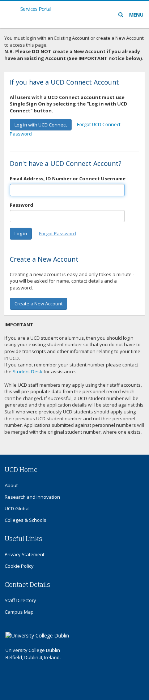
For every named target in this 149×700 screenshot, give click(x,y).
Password (21, 205)
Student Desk (27, 371)
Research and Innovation (32, 497)
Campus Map (19, 612)
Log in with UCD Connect (40, 124)
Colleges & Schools (25, 520)
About (11, 485)
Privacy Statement (24, 554)
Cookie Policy (19, 566)
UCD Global (17, 508)
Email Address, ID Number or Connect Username (67, 178)
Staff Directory (20, 600)
